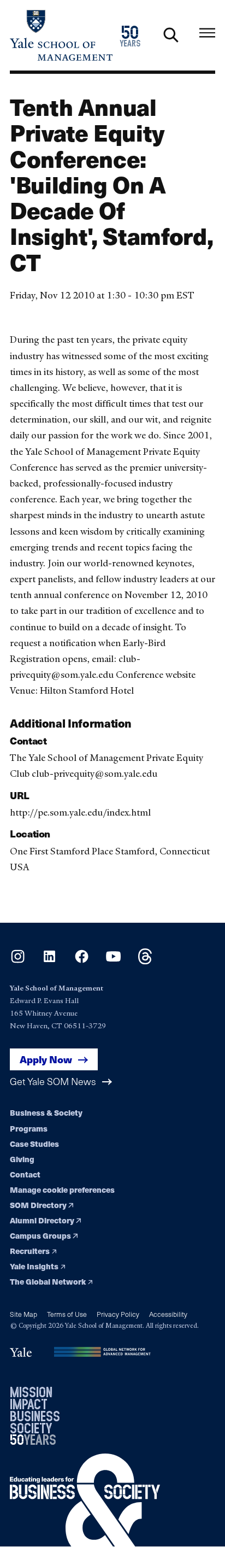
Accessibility (168, 1314)
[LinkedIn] (49, 961)
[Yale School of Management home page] (61, 35)
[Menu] (207, 33)
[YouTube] (113, 961)
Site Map (23, 1314)
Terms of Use (67, 1314)
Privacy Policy (118, 1314)
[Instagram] (18, 961)
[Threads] (145, 961)
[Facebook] (82, 961)
